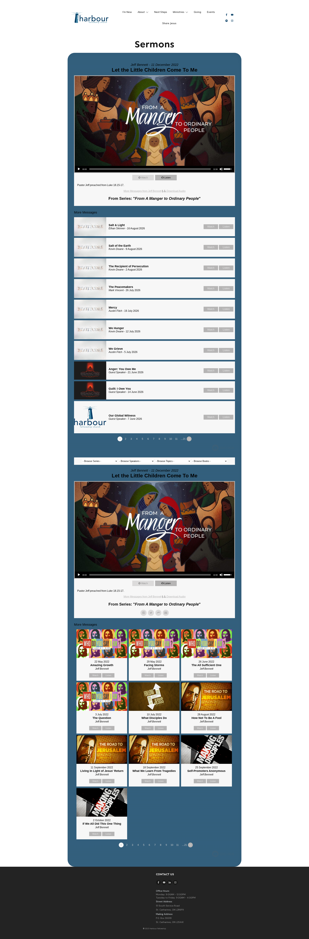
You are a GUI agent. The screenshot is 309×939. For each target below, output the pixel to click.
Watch (144, 177)
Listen (167, 177)
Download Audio (176, 191)
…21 (183, 438)
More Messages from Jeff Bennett (143, 191)
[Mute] (221, 169)
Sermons (154, 44)
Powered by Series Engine (223, 448)
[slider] (150, 169)
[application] (154, 169)
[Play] (78, 169)
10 (170, 438)
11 (176, 438)
